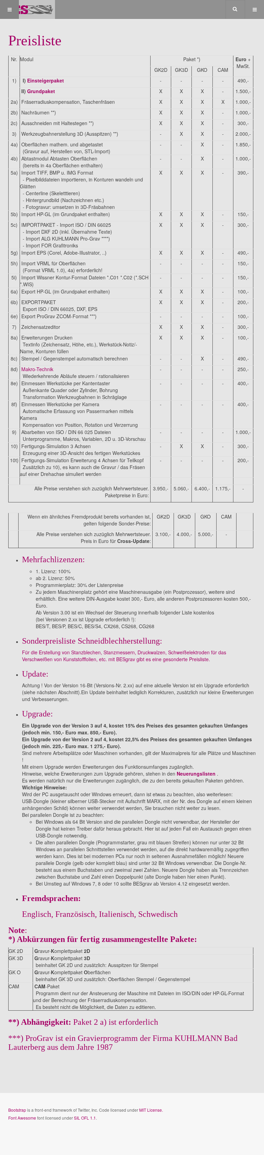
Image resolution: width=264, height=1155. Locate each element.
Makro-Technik (36, 369)
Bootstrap (17, 1110)
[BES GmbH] (27, 9)
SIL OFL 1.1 (85, 1118)
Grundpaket (41, 91)
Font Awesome (22, 1118)
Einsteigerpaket (45, 80)
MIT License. (151, 1110)
